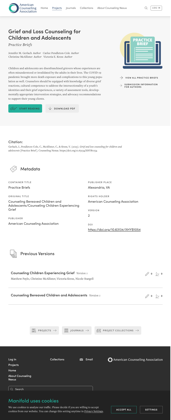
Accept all (123, 409)
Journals (71, 8)
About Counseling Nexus (112, 8)
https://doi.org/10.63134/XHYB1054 (114, 229)
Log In (156, 7)
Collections (86, 8)
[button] (12, 359)
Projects (57, 8)
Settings (151, 409)
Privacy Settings (93, 411)
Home (44, 8)
